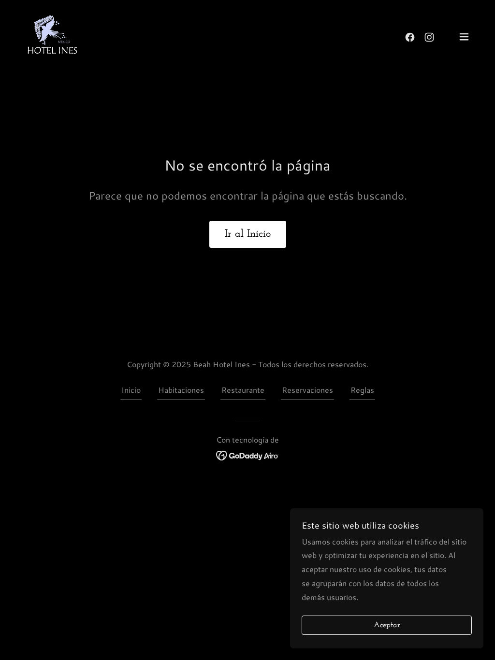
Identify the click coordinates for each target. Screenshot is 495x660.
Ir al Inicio (248, 234)
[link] (52, 35)
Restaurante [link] (242, 389)
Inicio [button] (131, 389)
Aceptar (387, 625)
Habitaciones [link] (181, 389)
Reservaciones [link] (307, 389)
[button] (464, 36)
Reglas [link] (362, 389)
